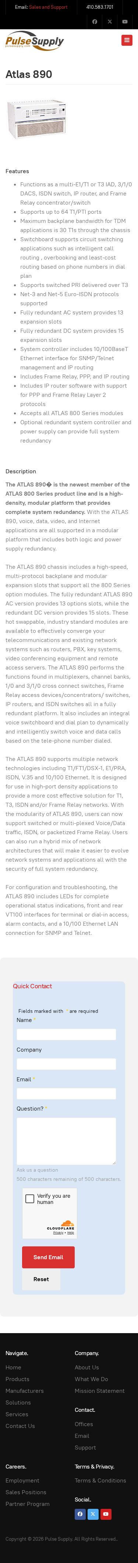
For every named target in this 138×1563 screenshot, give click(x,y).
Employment (22, 1480)
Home (13, 1367)
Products (17, 1379)
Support (85, 1447)
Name (26, 1020)
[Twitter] (109, 22)
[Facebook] (94, 22)
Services (17, 1414)
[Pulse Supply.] (35, 41)
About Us (87, 1367)
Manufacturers (25, 1391)
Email (26, 1079)
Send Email (48, 1257)
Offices (84, 1424)
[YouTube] (124, 22)
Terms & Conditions (100, 1480)
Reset (41, 1279)
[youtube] (106, 1514)
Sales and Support (48, 7)
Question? (32, 1108)
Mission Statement (100, 1391)
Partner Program (28, 1504)
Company (29, 1049)
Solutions (18, 1402)
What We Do (91, 1379)
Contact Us (20, 1426)
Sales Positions (26, 1492)
